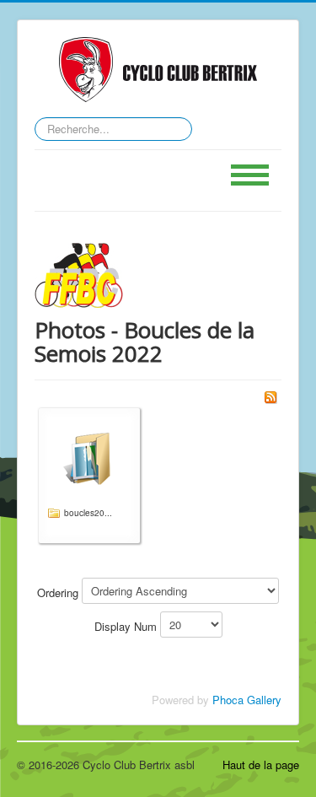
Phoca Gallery (246, 700)
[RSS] (270, 396)
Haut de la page (260, 765)
